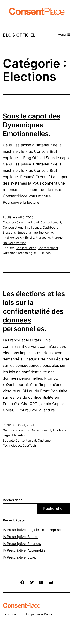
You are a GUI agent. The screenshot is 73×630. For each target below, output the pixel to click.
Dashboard (50, 227)
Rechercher (12, 500)
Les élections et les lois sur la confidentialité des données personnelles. (34, 311)
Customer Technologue (19, 253)
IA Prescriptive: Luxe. (19, 557)
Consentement (51, 222)
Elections (9, 232)
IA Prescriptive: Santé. (20, 537)
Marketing (43, 237)
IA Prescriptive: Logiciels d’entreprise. (32, 530)
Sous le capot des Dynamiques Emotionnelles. (31, 125)
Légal (6, 435)
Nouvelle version (14, 243)
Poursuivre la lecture (21, 202)
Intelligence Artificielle (18, 237)
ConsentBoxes (26, 248)
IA (51, 232)
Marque (57, 237)
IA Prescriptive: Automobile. (24, 550)
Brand (35, 222)
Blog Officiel (19, 35)
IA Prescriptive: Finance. (22, 544)
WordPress (44, 614)
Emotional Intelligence (33, 232)
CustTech (44, 253)
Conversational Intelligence (22, 227)
